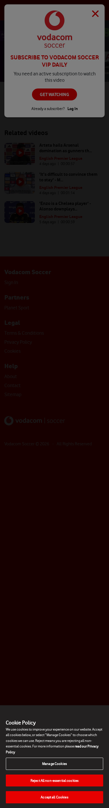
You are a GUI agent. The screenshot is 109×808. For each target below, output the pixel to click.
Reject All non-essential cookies (54, 780)
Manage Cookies (54, 763)
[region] (54, 756)
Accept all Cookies (54, 797)
